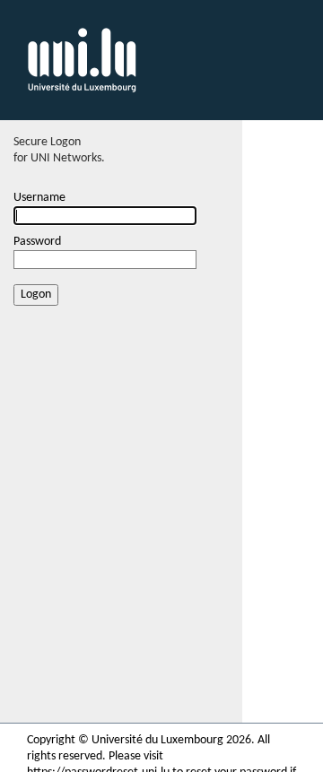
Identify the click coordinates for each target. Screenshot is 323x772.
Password (37, 241)
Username (39, 197)
